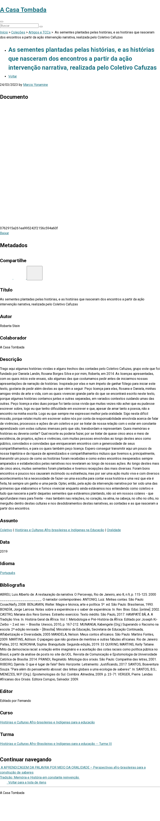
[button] (1, 21)
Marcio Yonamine (35, 85)
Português (7, 573)
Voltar (12, 76)
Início (4, 32)
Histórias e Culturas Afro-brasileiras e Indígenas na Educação (59, 530)
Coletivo (6, 530)
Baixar (4, 233)
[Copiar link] (34, 273)
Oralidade (114, 530)
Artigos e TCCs (40, 32)
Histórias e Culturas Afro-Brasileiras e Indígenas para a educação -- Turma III (56, 744)
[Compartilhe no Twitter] (20, 278)
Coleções (18, 32)
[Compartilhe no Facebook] (6, 278)
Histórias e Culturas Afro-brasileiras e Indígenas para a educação (47, 722)
